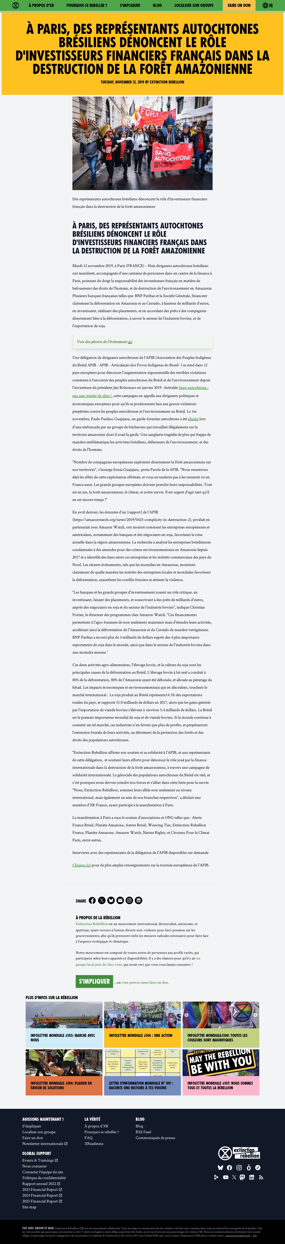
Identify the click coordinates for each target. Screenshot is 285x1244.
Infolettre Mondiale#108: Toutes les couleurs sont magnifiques (217, 1037)
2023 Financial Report (40, 1189)
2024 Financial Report (40, 1195)
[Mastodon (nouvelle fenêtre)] (242, 1177)
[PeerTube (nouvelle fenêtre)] (216, 1177)
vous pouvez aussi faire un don (144, 983)
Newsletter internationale (43, 1143)
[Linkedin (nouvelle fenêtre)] (138, 900)
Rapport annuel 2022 (39, 1183)
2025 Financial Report (40, 1201)
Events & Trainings (38, 1160)
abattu (193, 419)
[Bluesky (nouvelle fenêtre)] (111, 900)
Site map (29, 1207)
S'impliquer (130, 5)
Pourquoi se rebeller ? (87, 5)
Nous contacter (34, 1166)
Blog (157, 5)
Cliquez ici (81, 865)
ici (130, 341)
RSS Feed (143, 1131)
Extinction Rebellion (92, 924)
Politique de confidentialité (44, 1177)
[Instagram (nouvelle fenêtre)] (129, 900)
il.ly (255, 1235)
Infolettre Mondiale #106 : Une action (140, 1035)
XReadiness (93, 1143)
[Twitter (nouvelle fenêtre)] (102, 900)
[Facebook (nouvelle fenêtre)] (92, 900)
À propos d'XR (41, 5)
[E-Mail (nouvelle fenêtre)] (120, 900)
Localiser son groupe (194, 5)
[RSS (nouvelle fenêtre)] (261, 1177)
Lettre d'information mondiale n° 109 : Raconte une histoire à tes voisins (141, 1085)
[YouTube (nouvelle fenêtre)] (226, 1177)
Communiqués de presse (155, 1137)
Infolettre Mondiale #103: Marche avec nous (63, 1037)
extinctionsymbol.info (238, 1235)
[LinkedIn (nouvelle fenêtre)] (251, 1177)
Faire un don (239, 5)
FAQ (88, 1137)
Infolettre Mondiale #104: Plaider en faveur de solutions (61, 1085)
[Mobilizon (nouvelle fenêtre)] (248, 1167)
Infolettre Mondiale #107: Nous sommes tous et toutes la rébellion (220, 1085)
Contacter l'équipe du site (42, 1172)
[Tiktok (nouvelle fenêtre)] (257, 1167)
